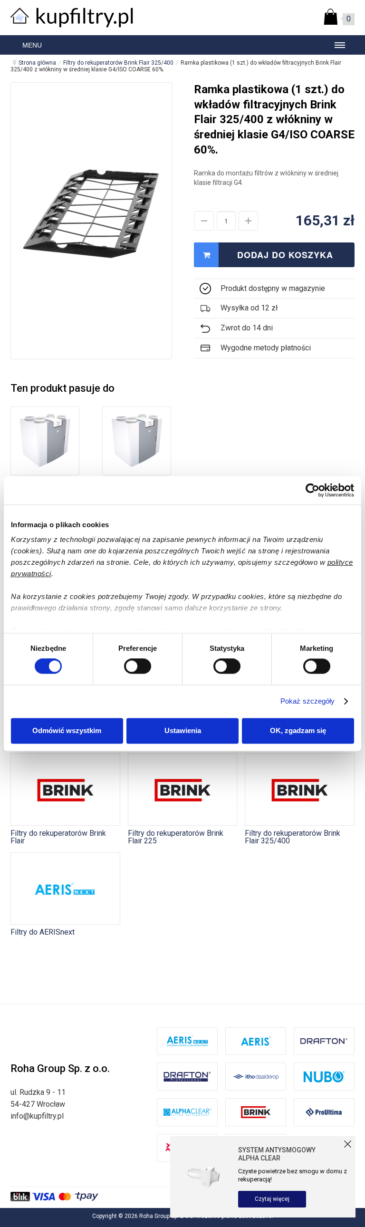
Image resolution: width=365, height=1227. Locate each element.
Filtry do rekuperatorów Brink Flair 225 (175, 837)
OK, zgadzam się (298, 730)
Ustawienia (182, 730)
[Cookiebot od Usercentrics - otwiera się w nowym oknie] (312, 490)
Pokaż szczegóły (307, 701)
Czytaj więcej (272, 1199)
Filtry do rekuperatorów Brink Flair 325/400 (118, 62)
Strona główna (37, 62)
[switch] (137, 666)
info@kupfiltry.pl (37, 1116)
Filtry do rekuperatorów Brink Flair (58, 837)
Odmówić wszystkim (66, 730)
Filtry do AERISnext (42, 931)
